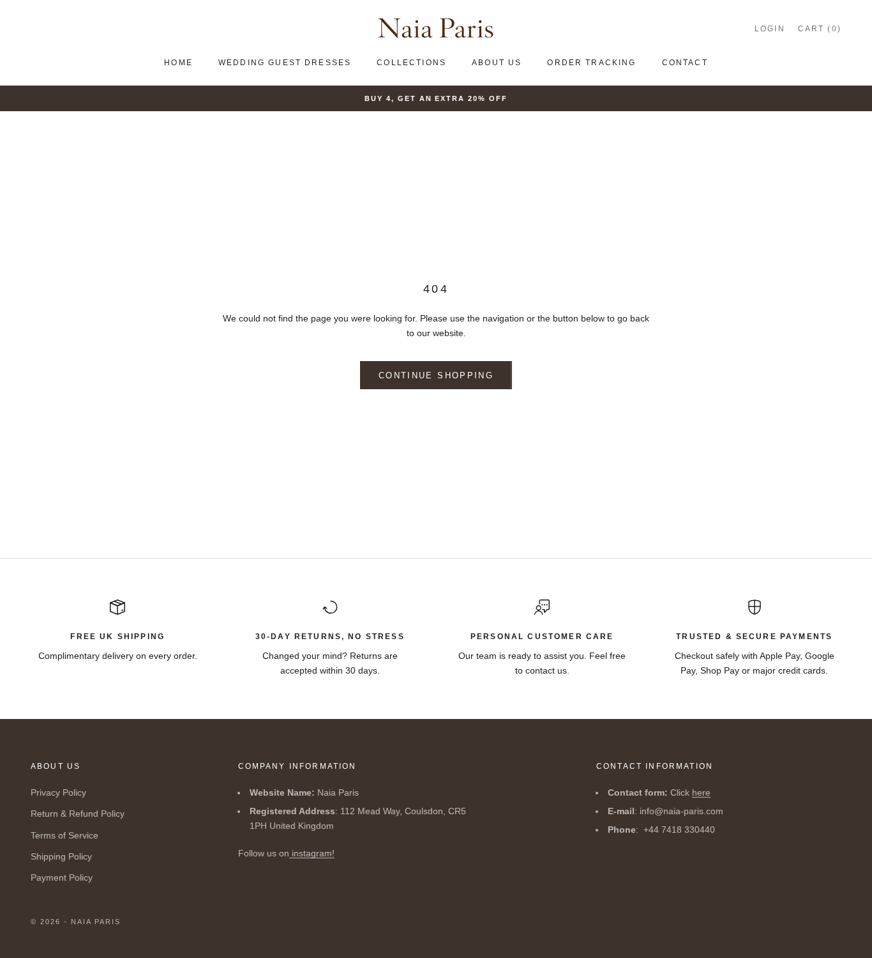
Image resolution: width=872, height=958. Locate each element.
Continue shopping (436, 375)
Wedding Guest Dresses (284, 62)
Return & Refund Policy (77, 813)
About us (497, 62)
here (701, 792)
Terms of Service (64, 835)
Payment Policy (62, 877)
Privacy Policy (58, 792)
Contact (685, 62)
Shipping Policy (61, 856)
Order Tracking (591, 62)
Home (178, 62)
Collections (411, 62)
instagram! (312, 853)
